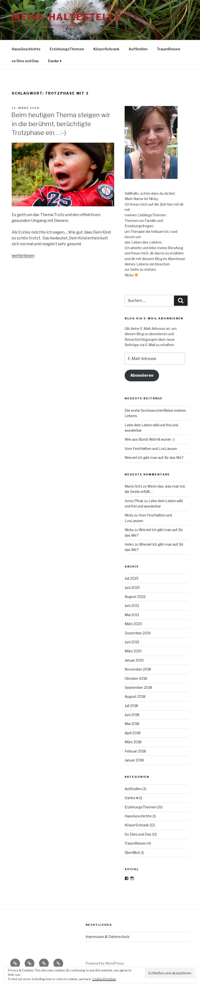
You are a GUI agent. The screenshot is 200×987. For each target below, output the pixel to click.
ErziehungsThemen (67, 49)
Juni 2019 (132, 642)
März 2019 (133, 651)
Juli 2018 (131, 706)
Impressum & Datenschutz (108, 937)
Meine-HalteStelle (67, 17)
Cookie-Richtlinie (104, 979)
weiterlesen (23, 255)
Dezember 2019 (138, 633)
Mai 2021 (132, 615)
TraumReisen (168, 49)
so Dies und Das (25, 61)
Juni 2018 (132, 715)
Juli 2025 (132, 578)
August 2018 (135, 696)
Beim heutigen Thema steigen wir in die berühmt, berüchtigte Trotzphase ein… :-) (60, 123)
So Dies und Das (138, 834)
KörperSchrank (106, 49)
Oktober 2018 (136, 678)
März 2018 (133, 742)
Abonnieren (141, 375)
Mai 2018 (132, 724)
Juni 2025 (132, 587)
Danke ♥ (54, 61)
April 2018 (132, 733)
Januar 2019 (134, 660)
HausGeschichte (26, 49)
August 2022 (135, 596)
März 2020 (133, 624)
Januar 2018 (134, 760)
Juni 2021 (132, 605)
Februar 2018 (135, 751)
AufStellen (138, 49)
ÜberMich (132, 852)
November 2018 (138, 669)
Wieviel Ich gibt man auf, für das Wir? (154, 457)
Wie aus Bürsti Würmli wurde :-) (150, 439)
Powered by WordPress (105, 963)
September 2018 (138, 687)
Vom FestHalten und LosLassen (151, 448)
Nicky (129, 515)
